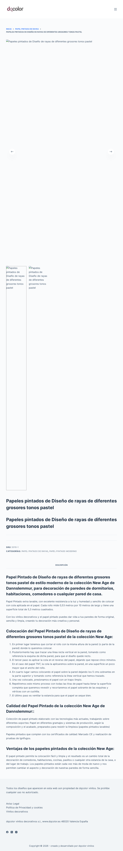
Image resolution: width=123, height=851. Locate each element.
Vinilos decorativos (17, 811)
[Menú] (115, 9)
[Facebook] (7, 832)
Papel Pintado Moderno (63, 551)
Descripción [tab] (61, 565)
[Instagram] (16, 832)
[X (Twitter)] (12, 832)
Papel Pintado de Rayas (35, 551)
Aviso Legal (12, 803)
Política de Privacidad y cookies (24, 807)
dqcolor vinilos (86, 845)
